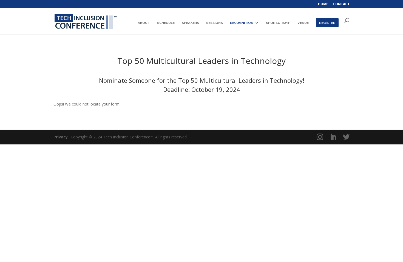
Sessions (214, 23)
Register (327, 23)
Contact (341, 4)
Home (323, 4)
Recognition (241, 23)
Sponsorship (278, 23)
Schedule (166, 23)
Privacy (60, 136)
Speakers (190, 23)
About (144, 23)
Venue (303, 23)
